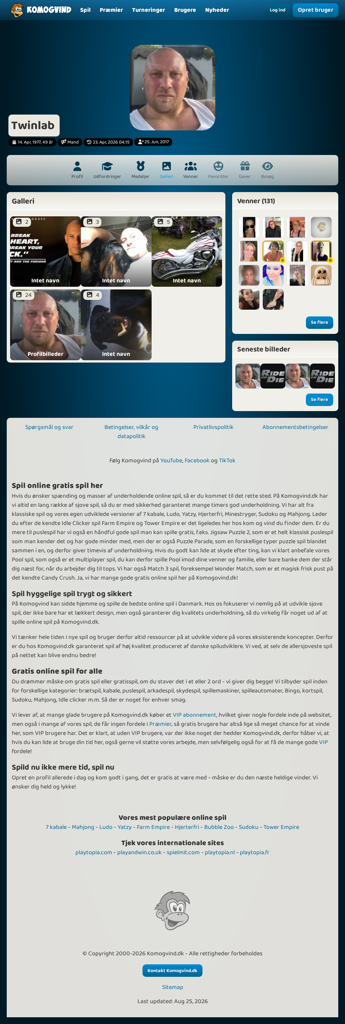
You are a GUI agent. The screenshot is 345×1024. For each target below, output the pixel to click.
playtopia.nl (220, 852)
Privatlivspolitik (213, 427)
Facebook (197, 460)
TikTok (227, 460)
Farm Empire (153, 827)
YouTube (171, 460)
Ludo (106, 827)
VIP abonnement (194, 715)
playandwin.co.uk (139, 852)
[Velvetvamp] (273, 227)
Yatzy (125, 827)
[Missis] (249, 251)
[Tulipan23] (297, 275)
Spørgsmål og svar (49, 427)
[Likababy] (321, 275)
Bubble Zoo (219, 827)
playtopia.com (93, 852)
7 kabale (56, 827)
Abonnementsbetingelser (295, 427)
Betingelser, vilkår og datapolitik (131, 432)
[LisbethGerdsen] (321, 227)
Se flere (319, 322)
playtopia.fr (255, 852)
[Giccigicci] (297, 251)
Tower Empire (281, 827)
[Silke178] (273, 275)
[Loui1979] (249, 275)
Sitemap (172, 987)
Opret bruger (315, 10)
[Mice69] (273, 251)
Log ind (277, 10)
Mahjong (83, 827)
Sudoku (248, 827)
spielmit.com (183, 852)
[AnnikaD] (273, 299)
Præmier (160, 724)
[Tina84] (249, 299)
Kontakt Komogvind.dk (172, 971)
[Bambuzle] (297, 227)
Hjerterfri (187, 827)
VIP (323, 742)
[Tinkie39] (321, 251)
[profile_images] (248, 376)
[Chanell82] (249, 227)
